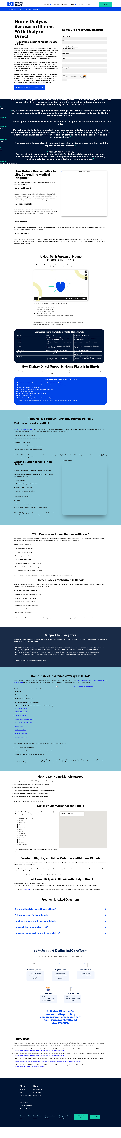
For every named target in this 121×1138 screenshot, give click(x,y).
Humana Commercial (21, 708)
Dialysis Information (26, 1095)
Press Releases (37, 1095)
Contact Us (81, 1117)
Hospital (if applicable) (69, 48)
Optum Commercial (21, 733)
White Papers (37, 1092)
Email (63, 58)
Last (63, 45)
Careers (81, 4)
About (73, 4)
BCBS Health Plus (20, 730)
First (63, 40)
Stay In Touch (24, 1102)
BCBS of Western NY (21, 712)
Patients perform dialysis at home (23, 429)
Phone (64, 63)
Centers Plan (19, 726)
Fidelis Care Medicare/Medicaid (24, 719)
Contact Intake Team (26, 1105)
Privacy (30, 1116)
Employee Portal (25, 1109)
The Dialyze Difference (60, 4)
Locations (88, 4)
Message (65, 68)
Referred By (65, 53)
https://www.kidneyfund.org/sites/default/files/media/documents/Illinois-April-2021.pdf (40, 1050)
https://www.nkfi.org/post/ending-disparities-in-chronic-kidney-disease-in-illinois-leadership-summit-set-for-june (48, 1061)
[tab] (60, 909)
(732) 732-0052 (27, 889)
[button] (29, 87)
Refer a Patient (105, 4)
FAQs (21, 1092)
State (64, 47)
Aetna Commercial (20, 715)
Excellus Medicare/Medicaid (23, 722)
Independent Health (21, 737)
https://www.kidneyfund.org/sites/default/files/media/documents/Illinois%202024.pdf (40, 1055)
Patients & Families (14, 9)
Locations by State (25, 1099)
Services (46, 4)
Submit (64, 80)
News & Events (37, 1089)
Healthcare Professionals (31, 9)
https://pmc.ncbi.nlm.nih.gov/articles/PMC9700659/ (30, 1066)
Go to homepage (15, 3)
